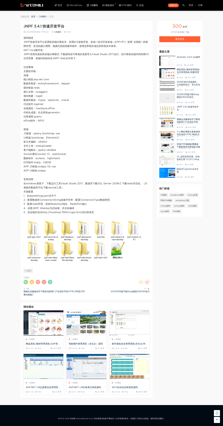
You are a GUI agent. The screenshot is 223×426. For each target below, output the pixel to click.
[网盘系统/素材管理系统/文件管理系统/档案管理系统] (43, 323)
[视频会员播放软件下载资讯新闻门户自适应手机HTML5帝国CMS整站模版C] (167, 123)
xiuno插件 (164, 211)
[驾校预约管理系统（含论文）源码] (86, 323)
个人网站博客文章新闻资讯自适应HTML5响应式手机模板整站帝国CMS (188, 134)
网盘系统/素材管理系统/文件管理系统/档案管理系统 (43, 344)
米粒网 (31, 5)
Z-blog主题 (192, 195)
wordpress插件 (177, 195)
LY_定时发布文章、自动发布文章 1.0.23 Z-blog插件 (188, 159)
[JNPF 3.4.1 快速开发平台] (167, 111)
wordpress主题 (182, 200)
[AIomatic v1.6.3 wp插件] (167, 61)
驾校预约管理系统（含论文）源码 (86, 344)
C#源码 (93, 5)
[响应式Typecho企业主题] (167, 173)
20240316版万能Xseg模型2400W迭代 (130, 292)
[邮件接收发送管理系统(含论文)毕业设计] (129, 323)
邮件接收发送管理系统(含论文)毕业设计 (128, 344)
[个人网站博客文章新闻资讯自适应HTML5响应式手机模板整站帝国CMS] (167, 135)
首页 (59, 5)
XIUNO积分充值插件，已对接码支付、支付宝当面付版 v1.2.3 (188, 85)
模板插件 (109, 5)
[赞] (147, 282)
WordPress (75, 5)
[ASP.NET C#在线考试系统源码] (86, 366)
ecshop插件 (179, 206)
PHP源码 (126, 5)
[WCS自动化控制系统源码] (129, 366)
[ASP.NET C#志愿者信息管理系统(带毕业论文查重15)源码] (43, 366)
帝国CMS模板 (166, 200)
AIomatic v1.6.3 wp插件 (188, 57)
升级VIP (173, 5)
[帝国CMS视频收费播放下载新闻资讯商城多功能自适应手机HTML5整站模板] (167, 148)
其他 (141, 5)
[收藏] (141, 282)
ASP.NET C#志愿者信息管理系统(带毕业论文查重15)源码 (43, 387)
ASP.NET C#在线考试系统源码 (85, 387)
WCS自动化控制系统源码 (125, 387)
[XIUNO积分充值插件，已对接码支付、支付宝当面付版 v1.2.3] (167, 86)
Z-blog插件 (165, 206)
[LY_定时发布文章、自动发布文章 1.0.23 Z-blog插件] (167, 160)
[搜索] (184, 5)
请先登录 (179, 39)
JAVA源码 (192, 206)
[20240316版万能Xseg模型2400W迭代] (167, 98)
